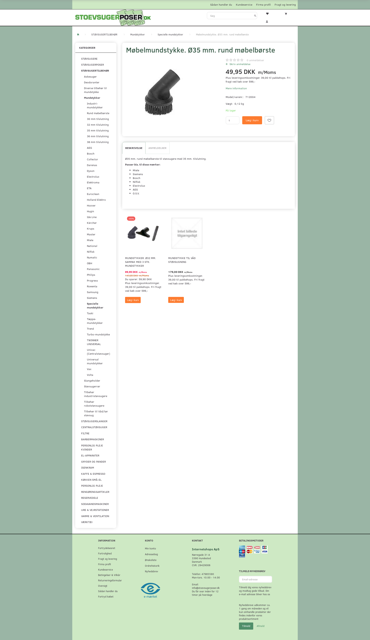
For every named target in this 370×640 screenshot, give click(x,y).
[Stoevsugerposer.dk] (113, 17)
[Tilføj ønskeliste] (269, 120)
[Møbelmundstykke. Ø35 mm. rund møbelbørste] (161, 92)
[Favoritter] (269, 13)
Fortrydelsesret (106, 548)
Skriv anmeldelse (239, 64)
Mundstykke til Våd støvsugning (182, 260)
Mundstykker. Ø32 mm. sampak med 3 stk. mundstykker (140, 261)
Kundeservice (244, 4)
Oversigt (102, 585)
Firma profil (263, 4)
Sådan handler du (221, 4)
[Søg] (255, 16)
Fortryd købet (106, 596)
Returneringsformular (110, 580)
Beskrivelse (133, 148)
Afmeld (260, 626)
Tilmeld (246, 626)
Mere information (236, 88)
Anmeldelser (157, 148)
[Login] (269, 21)
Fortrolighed (105, 553)
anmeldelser (255, 60)
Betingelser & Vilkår (109, 575)
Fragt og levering (285, 4)
